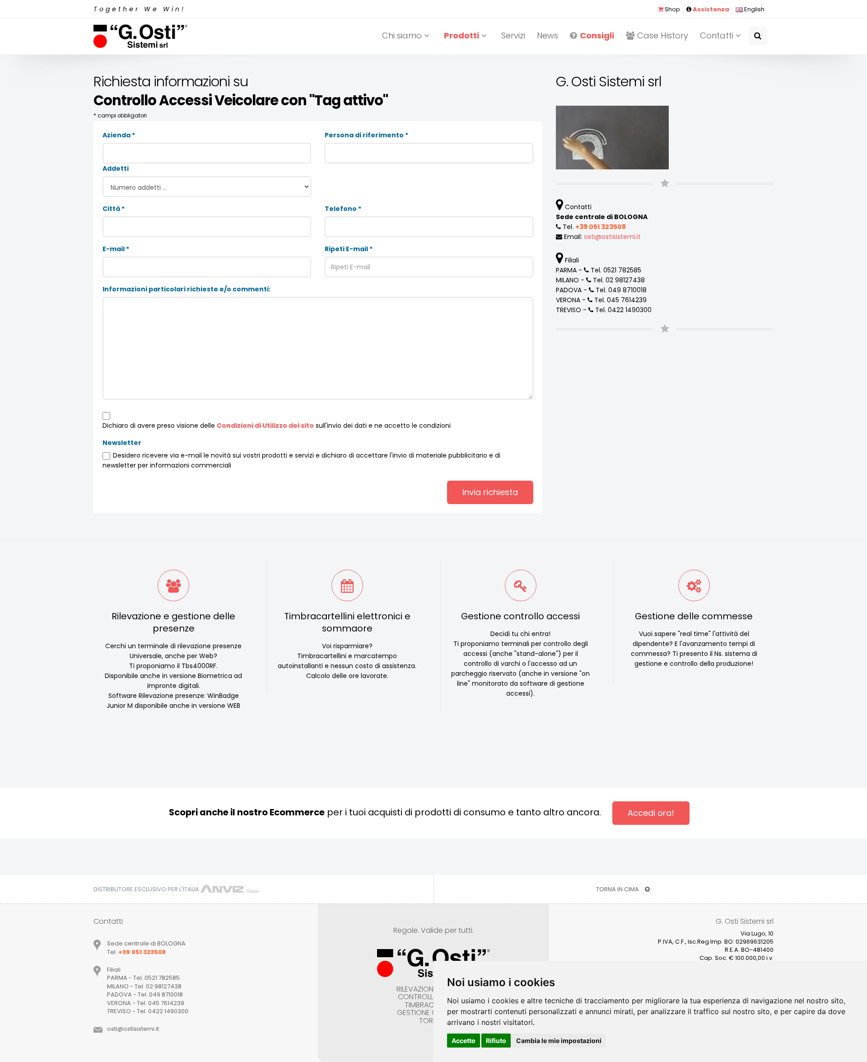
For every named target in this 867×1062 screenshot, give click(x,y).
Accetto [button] (463, 1040)
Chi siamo (403, 35)
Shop (671, 9)
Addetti (116, 168)
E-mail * (116, 248)
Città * (114, 208)
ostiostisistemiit (612, 236)
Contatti (718, 35)
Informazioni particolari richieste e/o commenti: (186, 289)
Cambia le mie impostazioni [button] (558, 1040)
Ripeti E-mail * (349, 248)
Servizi (513, 35)
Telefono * (343, 208)
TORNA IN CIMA (618, 889)
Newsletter (122, 442)
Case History (662, 35)
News (547, 35)
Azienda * (119, 135)
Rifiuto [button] (496, 1040)
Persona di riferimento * (366, 135)
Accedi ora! (651, 813)
